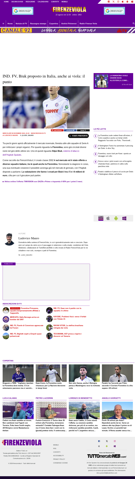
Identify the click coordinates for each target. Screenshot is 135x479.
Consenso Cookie (60, 463)
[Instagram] (118, 2)
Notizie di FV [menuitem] (21, 23)
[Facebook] (108, 2)
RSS (54, 448)
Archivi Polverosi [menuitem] (69, 23)
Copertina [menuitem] (53, 23)
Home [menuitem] (10, 23)
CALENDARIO (43, 2)
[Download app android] (127, 2)
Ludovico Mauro (11, 135)
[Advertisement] (113, 326)
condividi (69, 130)
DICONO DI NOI (17, 2)
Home (6, 2)
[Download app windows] (132, 2)
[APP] (101, 218)
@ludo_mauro (27, 135)
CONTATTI (55, 2)
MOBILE (65, 2)
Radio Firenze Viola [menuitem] (88, 23)
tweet (83, 130)
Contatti (56, 452)
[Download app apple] (122, 2)
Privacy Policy (59, 459)
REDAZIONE (30, 2)
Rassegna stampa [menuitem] (38, 23)
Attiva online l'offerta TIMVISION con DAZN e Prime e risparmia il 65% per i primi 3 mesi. (43, 181)
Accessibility (58, 456)
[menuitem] (3, 24)
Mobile (56, 445)
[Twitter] (113, 2)
